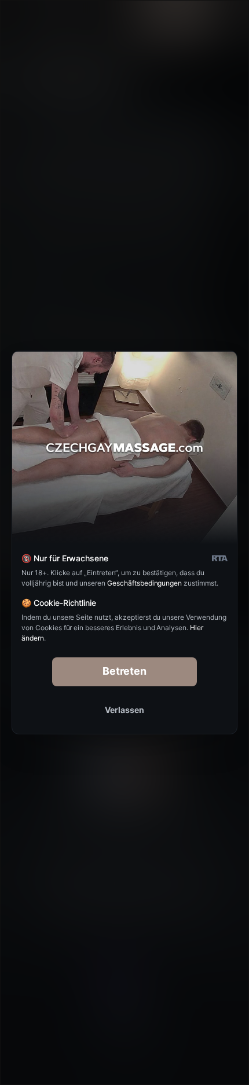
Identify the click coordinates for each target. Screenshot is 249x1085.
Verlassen (124, 710)
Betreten (124, 671)
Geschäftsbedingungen (144, 583)
